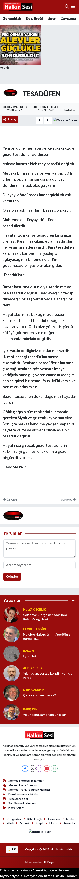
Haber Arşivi (16, 807)
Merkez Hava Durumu (22, 785)
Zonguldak (12, 19)
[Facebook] (25, 768)
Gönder (12, 576)
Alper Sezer (32, 668)
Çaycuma (68, 19)
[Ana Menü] (73, 6)
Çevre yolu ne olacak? (39, 695)
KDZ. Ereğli (34, 819)
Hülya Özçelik (34, 609)
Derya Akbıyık (33, 689)
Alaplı (39, 823)
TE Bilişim (49, 862)
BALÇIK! (28, 650)
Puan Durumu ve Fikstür (23, 794)
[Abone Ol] (65, 120)
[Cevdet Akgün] (11, 634)
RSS (14, 849)
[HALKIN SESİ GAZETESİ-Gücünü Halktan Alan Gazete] (18, 7)
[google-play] (39, 832)
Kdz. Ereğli (34, 19)
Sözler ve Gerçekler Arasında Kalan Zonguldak (45, 617)
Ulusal (53, 823)
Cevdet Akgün (34, 629)
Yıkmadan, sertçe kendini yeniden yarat (48, 676)
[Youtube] (47, 768)
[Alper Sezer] (11, 673)
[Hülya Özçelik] (11, 614)
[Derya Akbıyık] (11, 692)
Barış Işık (30, 709)
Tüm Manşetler (18, 798)
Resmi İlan (70, 823)
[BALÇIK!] (11, 653)
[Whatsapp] (54, 768)
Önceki (11, 499)
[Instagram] (39, 768)
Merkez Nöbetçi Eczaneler (26, 780)
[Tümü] (74, 600)
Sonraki (66, 499)
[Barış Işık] (11, 712)
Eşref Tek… (31, 656)
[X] (32, 768)
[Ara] (67, 6)
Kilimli (10, 823)
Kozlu (70, 819)
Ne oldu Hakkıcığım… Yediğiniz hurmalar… (46, 637)
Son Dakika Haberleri (22, 803)
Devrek (24, 823)
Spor (52, 19)
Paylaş (12, 119)
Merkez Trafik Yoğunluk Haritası (29, 789)
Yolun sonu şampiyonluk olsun (45, 715)
